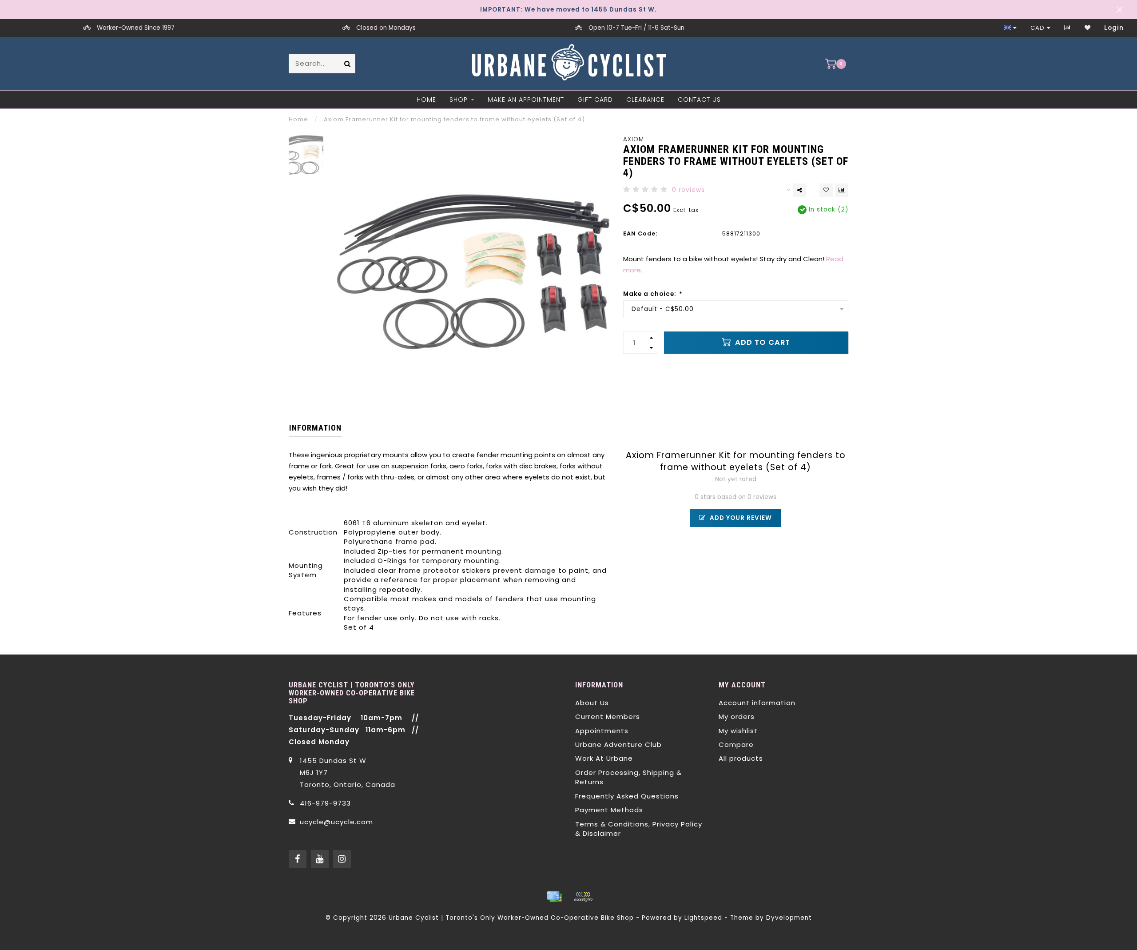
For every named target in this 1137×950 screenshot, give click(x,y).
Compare (736, 744)
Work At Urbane (604, 758)
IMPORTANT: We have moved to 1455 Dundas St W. (568, 9)
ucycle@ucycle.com (336, 821)
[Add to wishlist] (826, 190)
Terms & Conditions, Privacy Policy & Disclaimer (638, 828)
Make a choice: (652, 294)
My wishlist (738, 730)
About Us (592, 702)
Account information (757, 702)
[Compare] (1067, 28)
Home (426, 99)
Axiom (633, 139)
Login (1114, 28)
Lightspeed (703, 918)
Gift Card (595, 99)
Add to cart (761, 342)
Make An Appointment (526, 99)
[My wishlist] (1088, 28)
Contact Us (699, 99)
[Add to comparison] (841, 190)
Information (315, 427)
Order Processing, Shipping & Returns (628, 777)
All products (741, 758)
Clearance (645, 99)
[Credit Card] (554, 896)
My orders (737, 716)
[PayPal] (583, 896)
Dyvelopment (789, 918)
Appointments (601, 730)
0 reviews (688, 190)
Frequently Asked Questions (627, 796)
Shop (458, 99)
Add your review (740, 518)
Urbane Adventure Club (618, 744)
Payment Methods (609, 809)
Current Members (607, 716)
